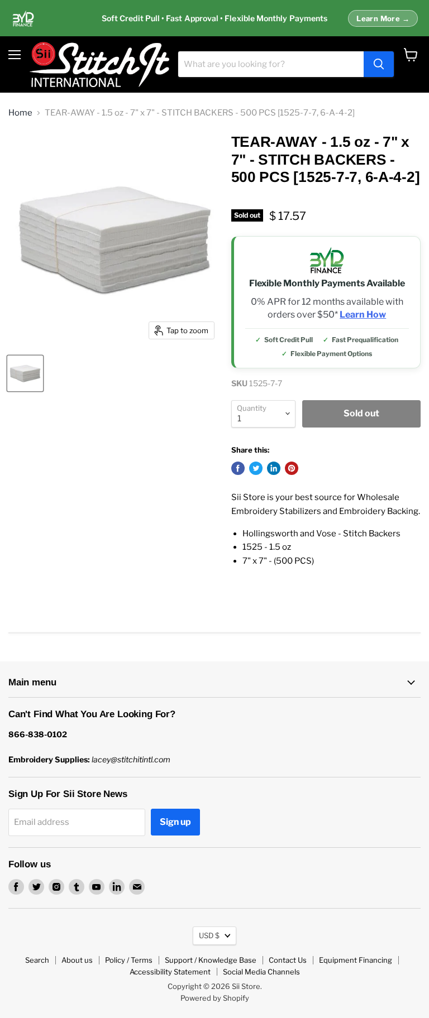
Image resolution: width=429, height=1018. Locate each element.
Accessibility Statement (170, 971)
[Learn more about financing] (214, 18)
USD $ (209, 935)
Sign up (175, 822)
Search (37, 959)
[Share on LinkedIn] (273, 468)
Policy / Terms (128, 959)
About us (77, 959)
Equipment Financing (355, 959)
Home (20, 113)
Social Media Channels (261, 971)
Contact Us (288, 959)
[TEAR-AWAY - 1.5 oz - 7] (25, 373)
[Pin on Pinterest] (291, 468)
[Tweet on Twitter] (256, 468)
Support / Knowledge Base (210, 959)
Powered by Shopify (214, 997)
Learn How (363, 314)
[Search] (379, 64)
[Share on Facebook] (238, 468)
